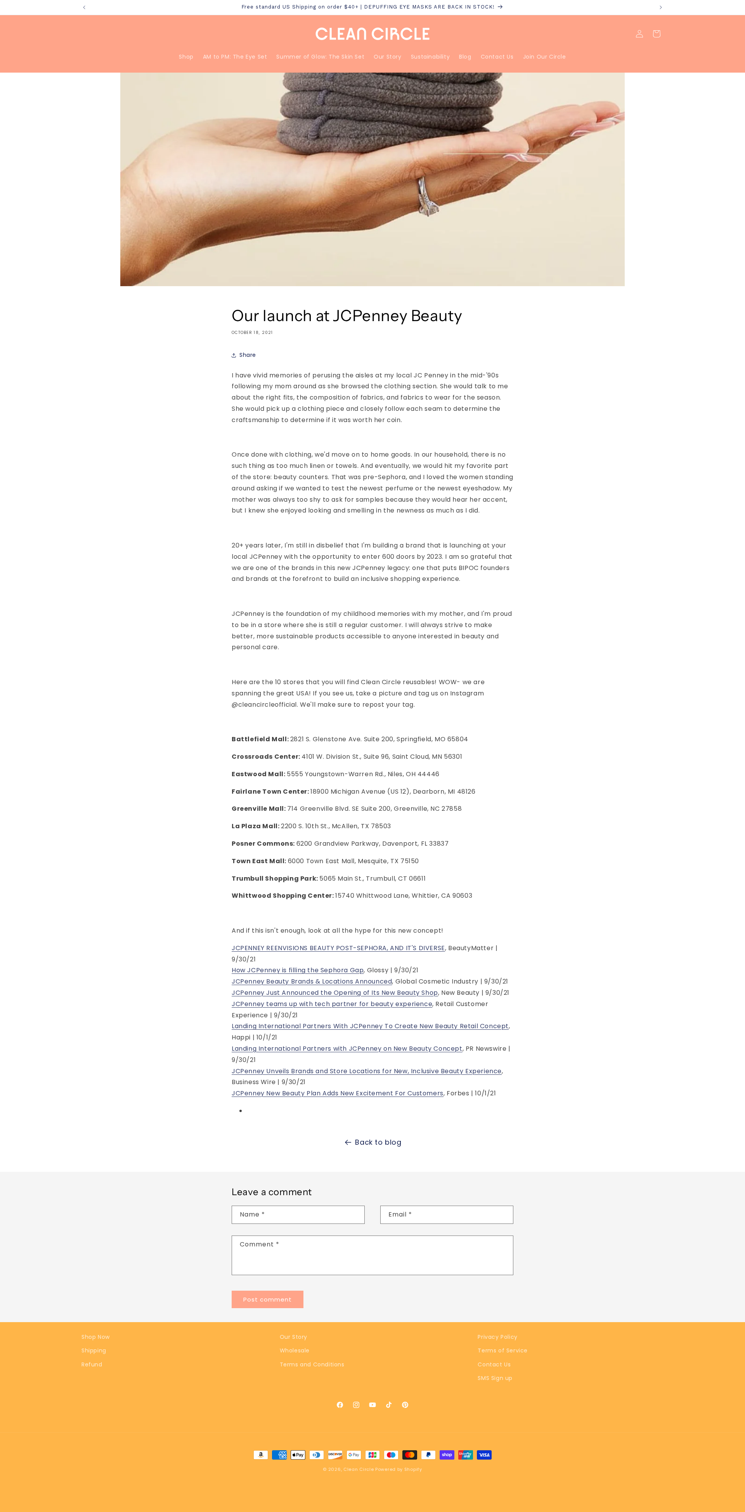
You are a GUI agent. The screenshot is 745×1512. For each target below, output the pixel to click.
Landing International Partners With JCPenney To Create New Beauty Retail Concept (370, 1026)
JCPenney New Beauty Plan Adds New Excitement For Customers (338, 1093)
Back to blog (378, 1142)
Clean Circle (359, 1469)
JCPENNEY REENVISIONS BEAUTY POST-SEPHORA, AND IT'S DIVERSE (338, 948)
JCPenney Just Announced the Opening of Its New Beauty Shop (335, 992)
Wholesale (295, 1350)
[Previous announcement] (84, 7)
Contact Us (494, 1364)
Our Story (293, 1337)
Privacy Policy (497, 1337)
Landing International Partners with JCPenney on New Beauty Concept (347, 1048)
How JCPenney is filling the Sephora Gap (298, 970)
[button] (656, 33)
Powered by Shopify (398, 1469)
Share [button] (247, 355)
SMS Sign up (495, 1378)
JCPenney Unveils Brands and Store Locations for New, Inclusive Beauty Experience (367, 1071)
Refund (91, 1364)
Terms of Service (503, 1350)
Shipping (93, 1350)
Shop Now (95, 1337)
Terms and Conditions (312, 1364)
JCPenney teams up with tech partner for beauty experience (332, 1003)
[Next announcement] (660, 7)
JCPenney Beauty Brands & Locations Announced (312, 981)
